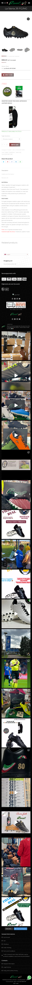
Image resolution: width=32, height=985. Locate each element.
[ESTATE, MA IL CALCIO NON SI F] (16, 435)
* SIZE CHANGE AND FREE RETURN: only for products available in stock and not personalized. (16, 955)
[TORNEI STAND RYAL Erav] (16, 584)
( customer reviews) (13, 56)
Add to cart (14, 145)
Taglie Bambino (6, 136)
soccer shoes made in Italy (7, 154)
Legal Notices (7, 967)
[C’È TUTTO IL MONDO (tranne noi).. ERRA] (16, 464)
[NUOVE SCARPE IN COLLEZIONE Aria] (16, 613)
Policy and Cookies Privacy (10, 970)
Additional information (8, 174)
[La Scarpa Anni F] (16, 732)
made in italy (18, 152)
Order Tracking (7, 947)
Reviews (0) (5, 178)
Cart (4, 940)
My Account (6, 937)
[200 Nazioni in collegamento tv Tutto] (16, 673)
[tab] (16, 170)
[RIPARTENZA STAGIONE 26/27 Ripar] (16, 345)
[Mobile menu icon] (29, 3)
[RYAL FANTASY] (16, 375)
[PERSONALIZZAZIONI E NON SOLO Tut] (16, 881)
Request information (9, 963)
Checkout (6, 944)
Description (5, 170)
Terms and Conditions (9, 951)
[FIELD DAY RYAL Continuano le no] (16, 524)
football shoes (12, 152)
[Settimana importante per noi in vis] (16, 643)
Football (9, 149)
